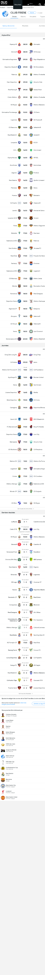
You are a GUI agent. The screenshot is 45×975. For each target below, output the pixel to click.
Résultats (17, 5)
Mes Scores (32, 5)
